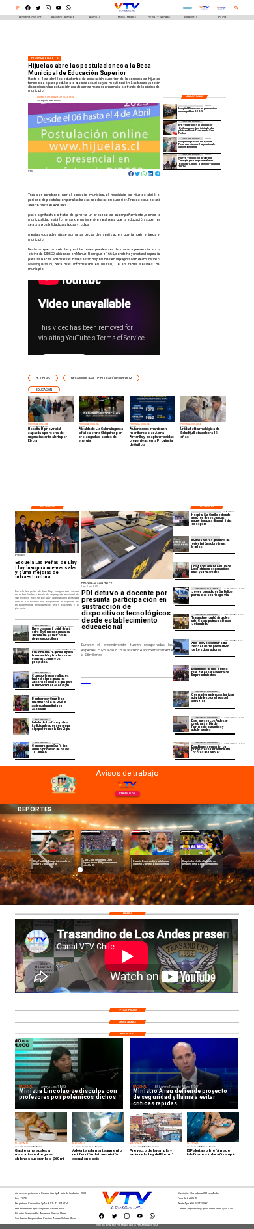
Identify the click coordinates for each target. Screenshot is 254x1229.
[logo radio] (187, 8)
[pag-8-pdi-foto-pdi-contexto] (181, 595)
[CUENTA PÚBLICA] (170, 112)
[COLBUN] (170, 161)
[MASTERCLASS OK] (181, 699)
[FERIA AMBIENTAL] (181, 750)
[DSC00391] (21, 656)
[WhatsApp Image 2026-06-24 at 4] (170, 128)
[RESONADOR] (181, 518)
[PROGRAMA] (21, 680)
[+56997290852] (68, 9)
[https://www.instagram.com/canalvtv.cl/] (48, 9)
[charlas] (181, 544)
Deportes (40, 832)
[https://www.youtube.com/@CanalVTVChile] (58, 9)
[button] (43, 378)
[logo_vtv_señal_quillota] (222, 8)
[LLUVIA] (21, 633)
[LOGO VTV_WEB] (127, 11)
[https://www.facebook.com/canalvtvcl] (28, 9)
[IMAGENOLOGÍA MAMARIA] (170, 144)
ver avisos (127, 793)
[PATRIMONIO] (181, 724)
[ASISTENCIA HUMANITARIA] (21, 703)
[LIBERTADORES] (181, 647)
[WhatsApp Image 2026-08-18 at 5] (21, 749)
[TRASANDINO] (181, 621)
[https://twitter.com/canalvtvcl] (38, 9)
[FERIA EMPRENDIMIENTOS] (181, 673)
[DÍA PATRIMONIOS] (181, 570)
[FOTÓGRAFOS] (21, 726)
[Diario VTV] (17, 9)
